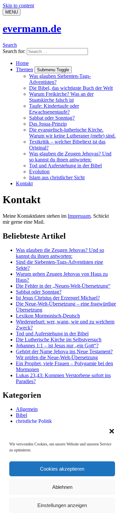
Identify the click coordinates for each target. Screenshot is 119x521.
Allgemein (27, 409)
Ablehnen (62, 487)
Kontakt (24, 183)
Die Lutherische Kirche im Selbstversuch (58, 339)
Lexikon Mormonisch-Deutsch (48, 315)
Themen (24, 69)
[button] (111, 431)
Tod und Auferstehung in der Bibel (65, 165)
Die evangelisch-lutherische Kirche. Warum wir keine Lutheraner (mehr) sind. (72, 133)
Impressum (79, 216)
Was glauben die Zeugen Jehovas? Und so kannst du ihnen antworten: (70, 156)
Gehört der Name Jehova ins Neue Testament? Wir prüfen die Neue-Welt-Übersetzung (64, 354)
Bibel (21, 415)
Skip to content (18, 5)
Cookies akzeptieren (62, 469)
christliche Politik (34, 421)
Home (22, 63)
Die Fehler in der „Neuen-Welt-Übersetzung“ (63, 286)
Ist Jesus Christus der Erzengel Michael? (58, 298)
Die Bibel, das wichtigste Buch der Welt (71, 88)
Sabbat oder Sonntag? (52, 118)
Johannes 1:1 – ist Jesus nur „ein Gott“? (57, 345)
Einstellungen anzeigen (62, 505)
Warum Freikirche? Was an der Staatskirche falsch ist (61, 97)
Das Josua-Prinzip (48, 124)
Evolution (39, 171)
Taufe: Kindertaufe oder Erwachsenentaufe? (54, 109)
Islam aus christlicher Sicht (57, 177)
